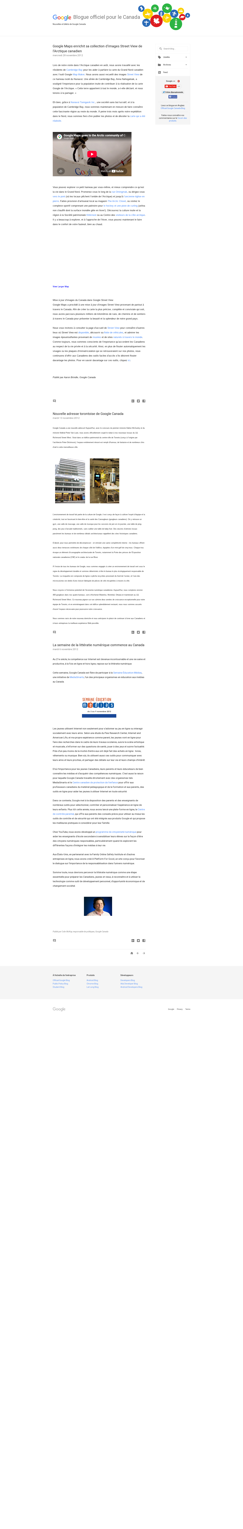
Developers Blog (128, 980)
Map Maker (79, 74)
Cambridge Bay (74, 70)
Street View (133, 74)
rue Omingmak (119, 192)
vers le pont (59, 196)
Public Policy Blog (60, 984)
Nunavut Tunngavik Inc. (83, 102)
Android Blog (92, 980)
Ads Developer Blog (129, 984)
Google (171, 1009)
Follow (174, 97)
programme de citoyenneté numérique (116, 831)
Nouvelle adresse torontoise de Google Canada (88, 414)
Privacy (180, 1009)
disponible (83, 332)
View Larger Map (61, 286)
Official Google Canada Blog (173, 108)
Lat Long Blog (93, 987)
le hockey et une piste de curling (121, 205)
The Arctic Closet (117, 201)
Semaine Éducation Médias (127, 672)
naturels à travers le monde (127, 337)
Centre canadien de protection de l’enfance (95, 782)
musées (97, 337)
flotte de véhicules (113, 332)
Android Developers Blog (131, 987)
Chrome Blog (92, 984)
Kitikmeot (91, 215)
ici (129, 360)
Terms (187, 1009)
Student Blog (58, 987)
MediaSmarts (77, 677)
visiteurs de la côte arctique (130, 215)
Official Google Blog (61, 980)
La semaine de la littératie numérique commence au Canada (98, 645)
